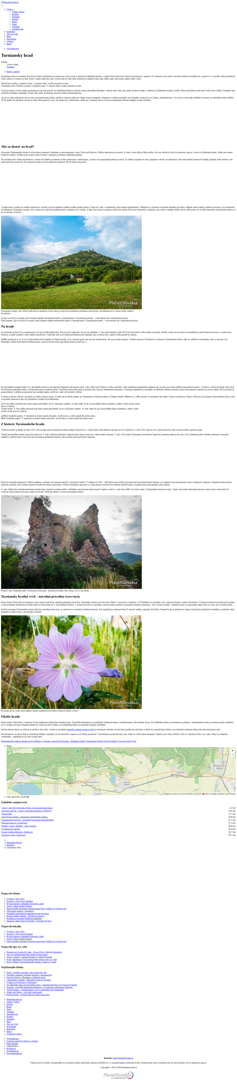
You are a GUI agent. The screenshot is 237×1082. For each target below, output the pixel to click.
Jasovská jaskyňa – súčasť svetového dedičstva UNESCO (27, 811)
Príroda (15, 19)
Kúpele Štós (7, 814)
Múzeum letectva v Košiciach (14, 823)
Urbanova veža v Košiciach (14, 835)
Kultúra (15, 14)
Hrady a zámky (13, 71)
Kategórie (11, 31)
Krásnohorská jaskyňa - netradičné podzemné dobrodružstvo (28, 820)
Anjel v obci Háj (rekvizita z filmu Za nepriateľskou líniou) (27, 808)
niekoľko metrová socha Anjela (80, 729)
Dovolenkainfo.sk (14, 1053)
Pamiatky (16, 17)
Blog (9, 36)
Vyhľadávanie (13, 1038)
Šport (14, 24)
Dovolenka (11, 39)
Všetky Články (13, 1002)
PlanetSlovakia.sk (14, 999)
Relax (14, 22)
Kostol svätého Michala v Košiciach (17, 832)
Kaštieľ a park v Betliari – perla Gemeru (19, 826)
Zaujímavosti (17, 29)
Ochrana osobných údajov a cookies (22, 1041)
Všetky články (18, 12)
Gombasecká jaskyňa (11, 829)
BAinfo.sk (11, 1048)
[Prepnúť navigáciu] (2, 5)
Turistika (16, 26)
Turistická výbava (14, 1034)
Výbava (10, 41)
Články (10, 9)
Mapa (9, 44)
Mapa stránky (12, 1043)
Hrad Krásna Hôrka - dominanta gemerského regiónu (25, 817)
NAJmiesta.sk (13, 1051)
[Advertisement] (83, 123)
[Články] (14, 10)
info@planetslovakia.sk (123, 1058)
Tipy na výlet (12, 34)
